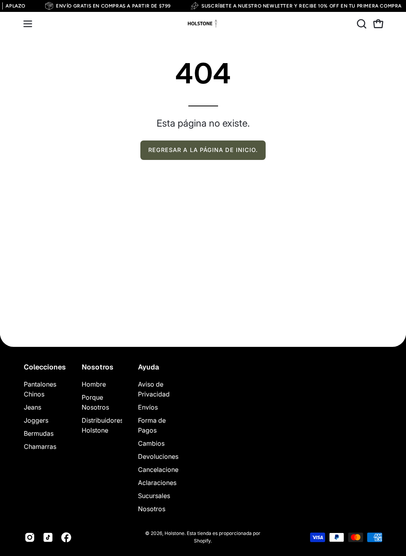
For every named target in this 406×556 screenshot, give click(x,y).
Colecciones (45, 367)
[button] (360, 23)
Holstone (174, 533)
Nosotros (97, 367)
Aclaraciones (157, 483)
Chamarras (40, 446)
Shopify (202, 541)
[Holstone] (203, 24)
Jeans (32, 407)
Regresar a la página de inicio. (203, 149)
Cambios (151, 443)
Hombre (94, 384)
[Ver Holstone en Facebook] (66, 537)
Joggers (36, 420)
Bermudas (39, 433)
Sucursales (154, 496)
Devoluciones (158, 456)
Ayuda (148, 367)
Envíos (148, 407)
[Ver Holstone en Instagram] (30, 537)
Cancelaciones (160, 469)
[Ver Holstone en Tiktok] (48, 537)
